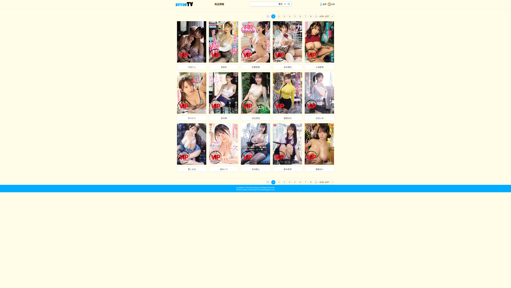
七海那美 (320, 67)
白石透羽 (256, 118)
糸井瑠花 (288, 67)
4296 (322, 16)
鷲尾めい (320, 169)
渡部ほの (288, 118)
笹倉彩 (224, 67)
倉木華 (224, 118)
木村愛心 (256, 169)
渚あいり (224, 169)
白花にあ (320, 118)
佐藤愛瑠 (256, 67)
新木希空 (288, 169)
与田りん (192, 67)
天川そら (192, 118)
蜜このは (192, 169)
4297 (327, 16)
